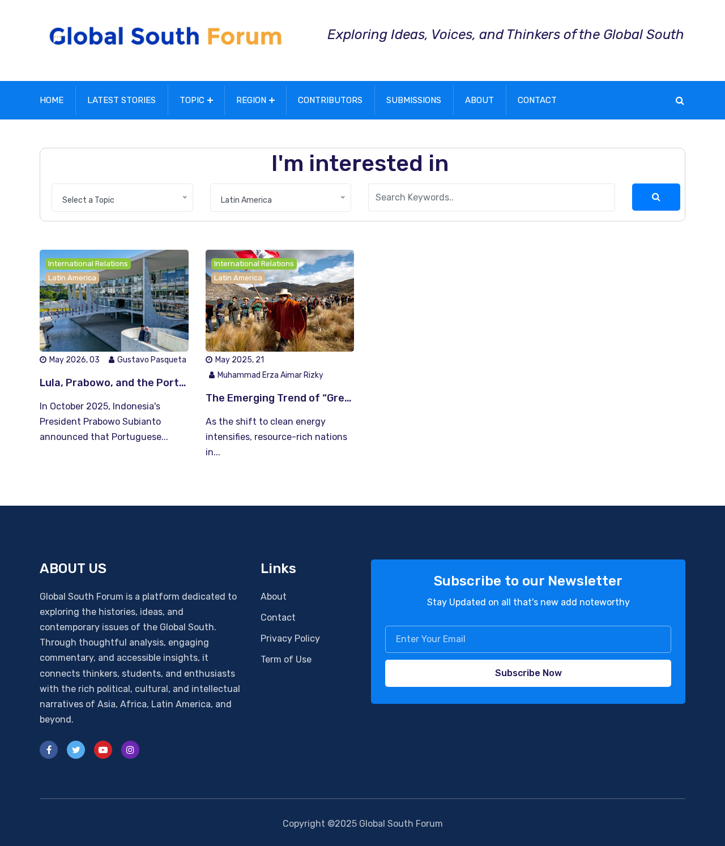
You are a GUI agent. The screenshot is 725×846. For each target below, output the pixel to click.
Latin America (72, 278)
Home (51, 100)
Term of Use (286, 659)
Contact (537, 100)
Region (251, 100)
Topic (192, 100)
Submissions (413, 100)
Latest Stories (121, 100)
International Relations (88, 263)
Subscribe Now (528, 673)
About (479, 100)
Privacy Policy (290, 638)
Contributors (330, 100)
